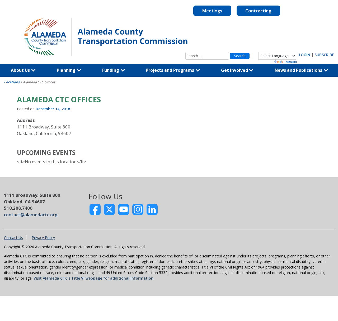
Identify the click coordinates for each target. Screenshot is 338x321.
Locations (12, 82)
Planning (67, 70)
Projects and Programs (170, 70)
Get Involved (235, 70)
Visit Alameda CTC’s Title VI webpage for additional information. (94, 278)
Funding (111, 70)
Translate (290, 61)
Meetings (212, 11)
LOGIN (304, 54)
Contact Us (13, 237)
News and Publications (299, 70)
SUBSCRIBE (324, 54)
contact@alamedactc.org (30, 215)
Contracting (258, 11)
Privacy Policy (43, 237)
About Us (21, 70)
